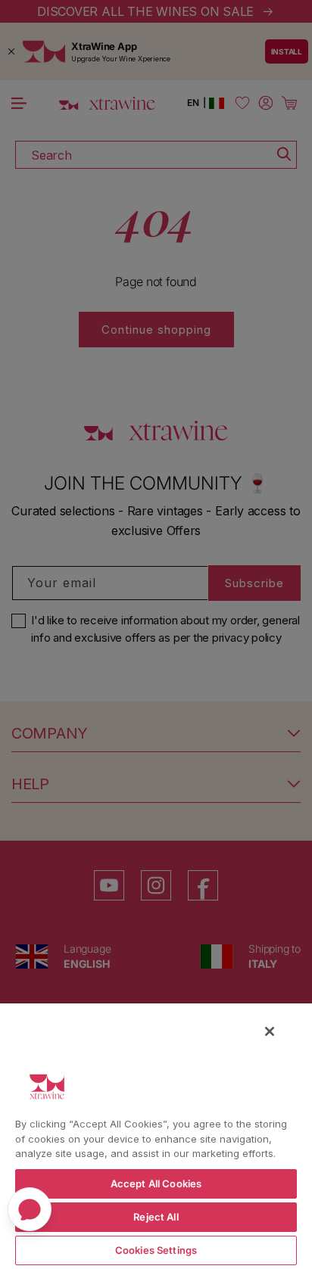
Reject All (155, 1217)
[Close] (269, 1031)
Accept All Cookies (156, 1183)
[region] (156, 1135)
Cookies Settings (156, 1250)
